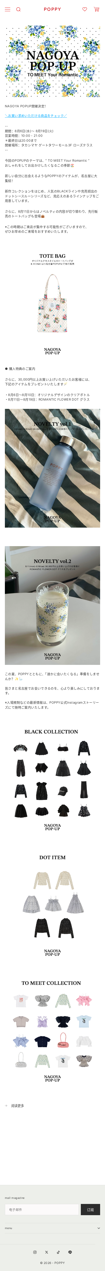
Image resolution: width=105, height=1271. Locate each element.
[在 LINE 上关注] (70, 1252)
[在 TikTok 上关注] (58, 1252)
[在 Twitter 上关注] (47, 1252)
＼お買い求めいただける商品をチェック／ (36, 116)
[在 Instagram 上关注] (35, 1252)
